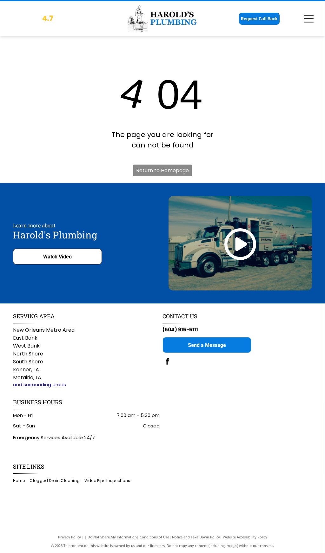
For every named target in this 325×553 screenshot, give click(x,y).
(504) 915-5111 (180, 329)
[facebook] (167, 362)
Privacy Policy (69, 537)
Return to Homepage (162, 170)
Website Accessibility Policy (245, 537)
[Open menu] (309, 18)
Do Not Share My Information (112, 537)
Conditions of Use (154, 537)
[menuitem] (21, 480)
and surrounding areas (39, 384)
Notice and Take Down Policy (196, 537)
